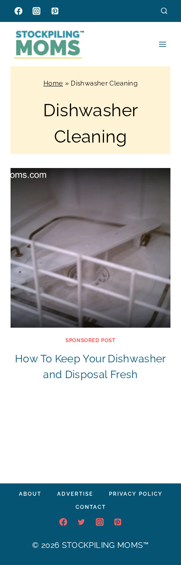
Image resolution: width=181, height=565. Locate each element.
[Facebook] (18, 11)
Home (53, 83)
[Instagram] (36, 11)
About (30, 494)
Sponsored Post (90, 340)
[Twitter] (81, 522)
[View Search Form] (164, 10)
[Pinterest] (55, 11)
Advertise (75, 494)
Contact (91, 507)
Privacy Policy (136, 494)
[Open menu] (162, 44)
